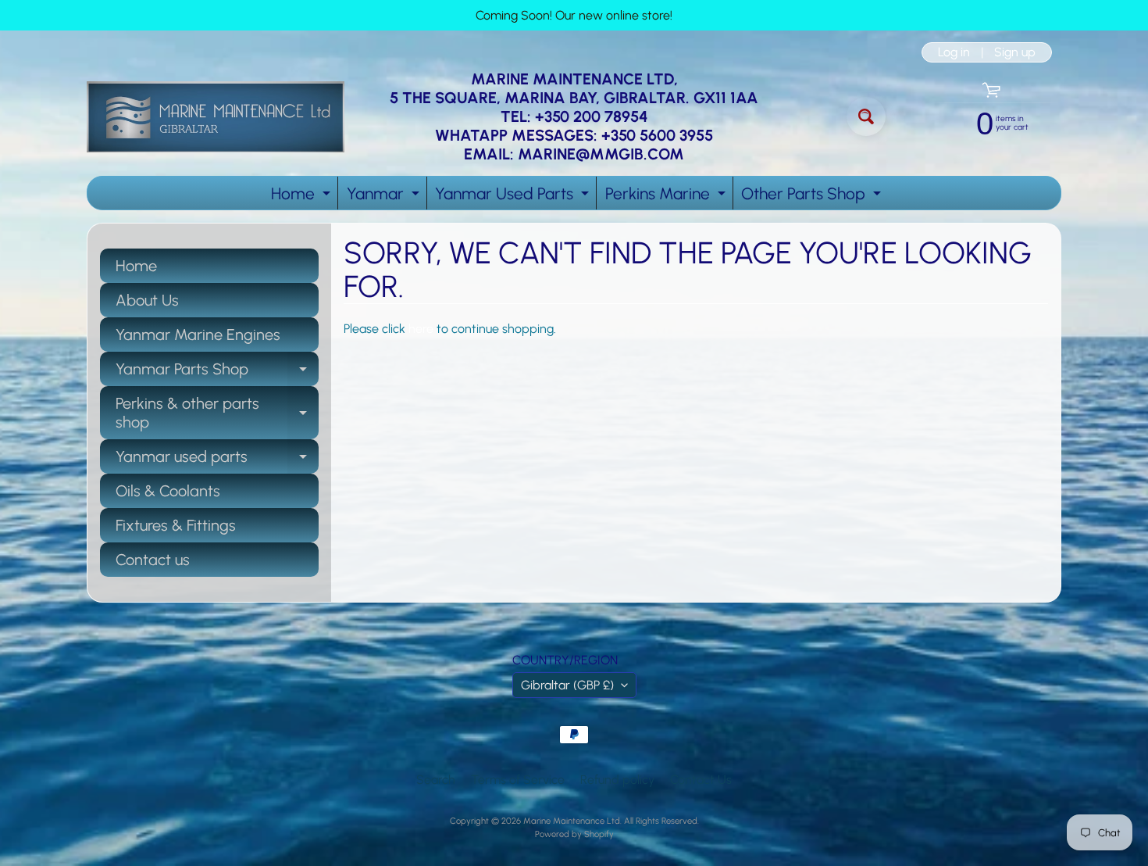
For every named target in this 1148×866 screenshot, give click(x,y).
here (420, 328)
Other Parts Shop (813, 196)
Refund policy (617, 779)
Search (435, 779)
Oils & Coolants (168, 490)
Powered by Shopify (574, 833)
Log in (954, 52)
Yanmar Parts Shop (217, 373)
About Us (147, 300)
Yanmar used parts (217, 460)
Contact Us (701, 779)
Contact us (153, 559)
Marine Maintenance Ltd (571, 820)
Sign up (1015, 52)
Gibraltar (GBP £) (567, 685)
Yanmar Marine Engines (198, 334)
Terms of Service (518, 779)
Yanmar (385, 196)
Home (302, 196)
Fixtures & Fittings (176, 525)
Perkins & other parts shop (217, 413)
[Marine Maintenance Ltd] (215, 116)
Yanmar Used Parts (514, 196)
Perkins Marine (667, 196)
